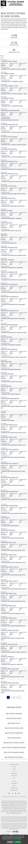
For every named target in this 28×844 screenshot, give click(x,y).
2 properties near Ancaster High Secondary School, (14, 513)
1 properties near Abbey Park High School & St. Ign (14, 181)
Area (14, 777)
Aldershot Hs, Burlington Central (9, 247)
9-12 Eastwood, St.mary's (7, 98)
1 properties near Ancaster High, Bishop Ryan (12, 538)
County (14, 769)
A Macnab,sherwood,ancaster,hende (10, 110)
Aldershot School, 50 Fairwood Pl (9, 284)
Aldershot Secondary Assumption (9, 324)
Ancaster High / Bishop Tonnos (9, 437)
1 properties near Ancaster (7, 420)
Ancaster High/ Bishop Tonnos (8, 593)
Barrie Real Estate (14, 764)
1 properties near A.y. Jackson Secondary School (13, 157)
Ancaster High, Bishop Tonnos (8, 555)
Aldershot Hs (4, 235)
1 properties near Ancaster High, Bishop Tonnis (13, 550)
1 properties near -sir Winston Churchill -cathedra (13, 69)
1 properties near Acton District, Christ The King (13, 194)
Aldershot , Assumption (7, 210)
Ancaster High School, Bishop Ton (9, 463)
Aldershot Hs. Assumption (7, 260)
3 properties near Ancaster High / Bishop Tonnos (13, 445)
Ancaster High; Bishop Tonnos (8, 618)
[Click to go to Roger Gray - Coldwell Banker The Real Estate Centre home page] (12, 3)
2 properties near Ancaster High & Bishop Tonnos (13, 432)
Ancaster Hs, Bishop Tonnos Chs (9, 644)
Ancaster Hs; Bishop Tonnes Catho (10, 669)
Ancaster (3, 412)
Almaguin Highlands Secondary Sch (10, 398)
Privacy (14, 781)
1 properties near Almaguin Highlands (10, 394)
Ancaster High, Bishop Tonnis (8, 542)
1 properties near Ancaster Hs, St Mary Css (12, 664)
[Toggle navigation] (2, 7)
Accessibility (14, 783)
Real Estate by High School (14, 757)
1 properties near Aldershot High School (11, 230)
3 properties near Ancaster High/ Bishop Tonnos (13, 601)
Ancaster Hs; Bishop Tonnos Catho (10, 683)
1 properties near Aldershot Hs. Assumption (12, 267)
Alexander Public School (7, 374)
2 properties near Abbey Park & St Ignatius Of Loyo (14, 169)
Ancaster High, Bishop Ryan (8, 530)
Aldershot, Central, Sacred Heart (9, 349)
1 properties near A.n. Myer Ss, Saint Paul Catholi (13, 144)
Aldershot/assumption (6, 361)
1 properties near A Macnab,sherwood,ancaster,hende (9, 119)
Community (14, 775)
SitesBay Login (14, 790)
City (14, 771)
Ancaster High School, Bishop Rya (10, 449)
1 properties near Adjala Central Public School (12, 206)
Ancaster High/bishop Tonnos (8, 605)
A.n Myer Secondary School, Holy (9, 124)
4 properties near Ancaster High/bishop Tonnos (13, 613)
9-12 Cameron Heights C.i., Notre (9, 86)
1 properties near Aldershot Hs (8, 243)
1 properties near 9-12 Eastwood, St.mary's (12, 106)
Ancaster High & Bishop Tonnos (9, 425)
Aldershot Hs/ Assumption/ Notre (9, 272)
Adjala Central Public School (8, 198)
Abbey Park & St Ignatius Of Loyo (9, 161)
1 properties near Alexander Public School (11, 381)
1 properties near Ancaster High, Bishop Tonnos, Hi (14, 589)
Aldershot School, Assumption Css (10, 310)
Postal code (14, 773)
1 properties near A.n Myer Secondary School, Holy (14, 132)
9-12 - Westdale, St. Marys (7, 73)
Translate (24, 834)
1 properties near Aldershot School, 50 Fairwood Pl (14, 292)
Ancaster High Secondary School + (10, 491)
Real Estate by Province (14, 713)
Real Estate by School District (14, 743)
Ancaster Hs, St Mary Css (7, 656)
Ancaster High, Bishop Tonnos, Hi (9, 581)
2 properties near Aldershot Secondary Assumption (14, 332)
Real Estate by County (14, 718)
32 (17, 697)
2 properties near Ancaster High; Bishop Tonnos (13, 626)
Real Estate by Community (14, 733)
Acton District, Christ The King (8, 186)
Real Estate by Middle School (14, 752)
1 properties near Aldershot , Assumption (11, 218)
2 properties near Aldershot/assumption (11, 369)
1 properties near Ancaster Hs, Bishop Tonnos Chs (14, 652)
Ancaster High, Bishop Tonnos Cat (9, 567)
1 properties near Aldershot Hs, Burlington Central (13, 255)
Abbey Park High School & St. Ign (9, 173)
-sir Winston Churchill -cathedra (9, 61)
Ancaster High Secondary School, (9, 505)
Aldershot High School (6, 223)
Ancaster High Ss (5, 518)
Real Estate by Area (14, 738)
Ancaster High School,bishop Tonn (10, 477)
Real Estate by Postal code (14, 728)
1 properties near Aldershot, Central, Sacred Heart (13, 357)
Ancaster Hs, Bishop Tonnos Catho (10, 630)
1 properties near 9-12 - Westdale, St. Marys (12, 81)
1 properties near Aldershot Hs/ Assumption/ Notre (13, 280)
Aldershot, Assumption (6, 337)
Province (14, 766)
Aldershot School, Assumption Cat (9, 296)
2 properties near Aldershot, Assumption (11, 345)
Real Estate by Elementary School (14, 747)
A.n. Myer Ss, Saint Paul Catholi (9, 137)
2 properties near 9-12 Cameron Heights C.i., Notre (14, 93)
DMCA (14, 785)
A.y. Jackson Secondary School (9, 149)
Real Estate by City (14, 723)
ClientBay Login (14, 788)
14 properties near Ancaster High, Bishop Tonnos (13, 562)
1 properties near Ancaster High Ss (10, 525)
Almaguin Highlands (6, 386)
